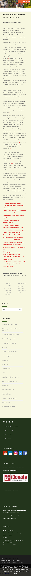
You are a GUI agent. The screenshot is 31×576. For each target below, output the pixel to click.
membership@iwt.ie (20, 510)
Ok (15, 573)
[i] (3, 203)
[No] (29, 570)
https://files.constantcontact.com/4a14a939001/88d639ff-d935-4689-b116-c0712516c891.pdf (13, 227)
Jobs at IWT (5, 360)
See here (13, 518)
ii (8, 58)
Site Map (20, 563)
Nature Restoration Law (9, 381)
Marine (4, 373)
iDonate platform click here (10, 470)
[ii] (4, 210)
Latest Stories (6, 369)
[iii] (4, 220)
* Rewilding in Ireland (9, 343)
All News (4, 347)
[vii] (10, 149)
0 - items (8, 439)
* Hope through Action (9, 339)
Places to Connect (8, 390)
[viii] (12, 163)
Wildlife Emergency (11, 427)
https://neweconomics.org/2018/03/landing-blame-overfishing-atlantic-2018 (13, 205)
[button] (28, 1)
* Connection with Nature (10, 335)
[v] (4, 232)
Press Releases (6, 394)
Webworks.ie (14, 490)
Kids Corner (5, 364)
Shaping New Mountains (10, 398)
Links (14, 563)
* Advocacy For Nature (9, 325)
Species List (9, 431)
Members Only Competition (11, 377)
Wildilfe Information (8, 407)
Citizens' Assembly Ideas (10, 352)
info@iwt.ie (16, 513)
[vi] (19, 142)
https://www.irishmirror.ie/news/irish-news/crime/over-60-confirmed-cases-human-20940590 (14, 264)
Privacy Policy (5, 563)
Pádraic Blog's (6, 386)
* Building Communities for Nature (11, 329)
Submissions (6, 403)
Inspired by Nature (8, 356)
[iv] (10, 112)
